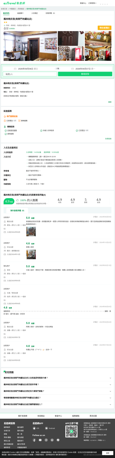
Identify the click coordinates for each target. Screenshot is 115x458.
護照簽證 (7, 447)
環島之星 (7, 441)
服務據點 (75, 416)
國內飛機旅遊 (8, 444)
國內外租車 (21, 444)
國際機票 (7, 427)
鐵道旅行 (20, 441)
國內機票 (20, 427)
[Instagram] (46, 440)
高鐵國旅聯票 (22, 447)
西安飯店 (21, 9)
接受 (107, 453)
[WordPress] (52, 440)
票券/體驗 (7, 437)
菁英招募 (93, 416)
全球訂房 (4, 9)
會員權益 (41, 416)
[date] (30, 69)
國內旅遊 (20, 437)
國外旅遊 (20, 431)
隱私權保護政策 (61, 454)
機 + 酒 (19, 434)
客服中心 (83, 3)
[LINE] (58, 440)
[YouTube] (40, 440)
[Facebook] (34, 440)
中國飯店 (12, 9)
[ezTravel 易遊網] (14, 3)
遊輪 (5, 434)
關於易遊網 (22, 416)
